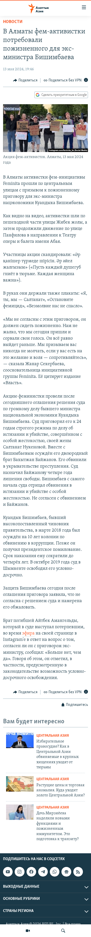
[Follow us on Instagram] (19, 872)
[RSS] (78, 872)
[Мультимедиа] (27, 930)
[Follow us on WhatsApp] (54, 872)
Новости (12, 22)
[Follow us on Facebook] (31, 872)
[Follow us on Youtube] (8, 872)
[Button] (25, 80)
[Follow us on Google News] (66, 872)
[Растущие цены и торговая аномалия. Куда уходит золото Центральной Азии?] (20, 784)
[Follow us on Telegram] (43, 872)
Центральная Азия (52, 736)
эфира (28, 633)
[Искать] (63, 930)
